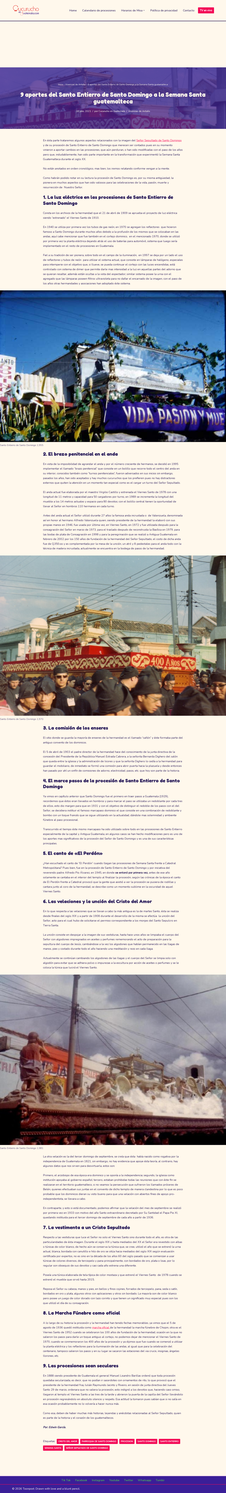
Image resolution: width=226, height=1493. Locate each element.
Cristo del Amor (67, 1441)
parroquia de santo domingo (99, 1441)
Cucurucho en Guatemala (112, 111)
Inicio (60, 84)
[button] (144, 10)
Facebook (81, 1480)
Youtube (114, 1480)
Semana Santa (53, 1448)
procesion (127, 1441)
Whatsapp (144, 1480)
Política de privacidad (163, 10)
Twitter (128, 1480)
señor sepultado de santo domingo (87, 1448)
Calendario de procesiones (99, 10)
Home (73, 10)
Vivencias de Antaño (75, 84)
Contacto (188, 10)
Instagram (98, 1480)
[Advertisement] (113, 44)
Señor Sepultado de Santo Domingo (159, 140)
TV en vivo (206, 10)
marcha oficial (101, 1327)
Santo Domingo (147, 1441)
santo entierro (169, 1441)
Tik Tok (66, 1480)
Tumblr (160, 1480)
